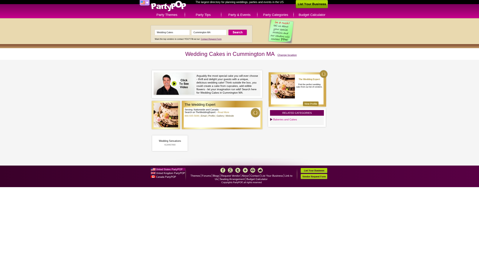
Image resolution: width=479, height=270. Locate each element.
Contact (255, 175)
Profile (211, 116)
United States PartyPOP (169, 169)
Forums (206, 175)
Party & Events (239, 15)
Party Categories (275, 15)
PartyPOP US (168, 6)
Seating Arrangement (232, 179)
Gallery (220, 116)
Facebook (222, 170)
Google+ (230, 170)
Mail (252, 170)
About (245, 175)
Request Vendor (230, 175)
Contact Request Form (211, 39)
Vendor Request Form (313, 176)
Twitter (237, 170)
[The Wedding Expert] (311, 103)
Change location (287, 54)
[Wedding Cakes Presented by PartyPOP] (175, 84)
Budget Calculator (312, 15)
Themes (195, 175)
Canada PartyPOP (166, 177)
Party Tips (203, 15)
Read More (223, 112)
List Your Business (272, 175)
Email (204, 116)
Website (230, 116)
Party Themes (166, 15)
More (245, 170)
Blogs (216, 175)
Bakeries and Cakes (285, 119)
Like (260, 170)
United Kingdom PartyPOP (170, 173)
